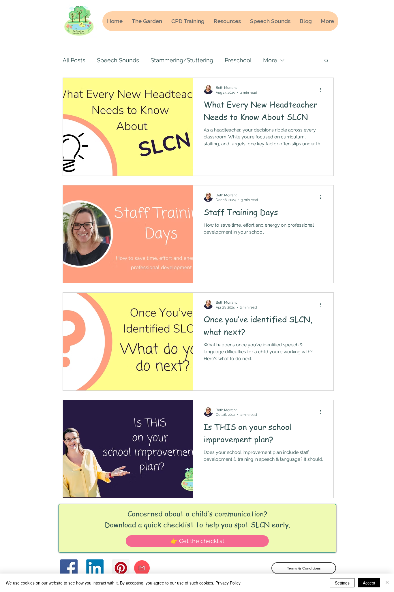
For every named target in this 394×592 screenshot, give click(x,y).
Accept (369, 583)
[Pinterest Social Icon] (121, 568)
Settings (342, 583)
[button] (326, 61)
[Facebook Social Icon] (69, 568)
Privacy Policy (228, 583)
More (270, 60)
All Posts (74, 60)
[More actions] (322, 89)
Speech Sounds (118, 60)
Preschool (238, 60)
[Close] (387, 582)
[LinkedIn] (95, 568)
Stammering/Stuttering (182, 60)
